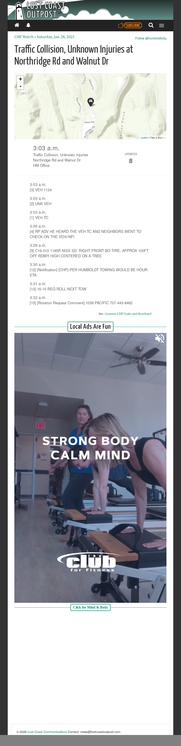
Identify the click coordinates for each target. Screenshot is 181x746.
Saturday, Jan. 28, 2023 (55, 36)
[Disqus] (90, 668)
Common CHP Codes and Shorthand (128, 314)
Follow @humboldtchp (150, 38)
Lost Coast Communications (47, 731)
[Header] (90, 10)
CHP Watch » (25, 36)
